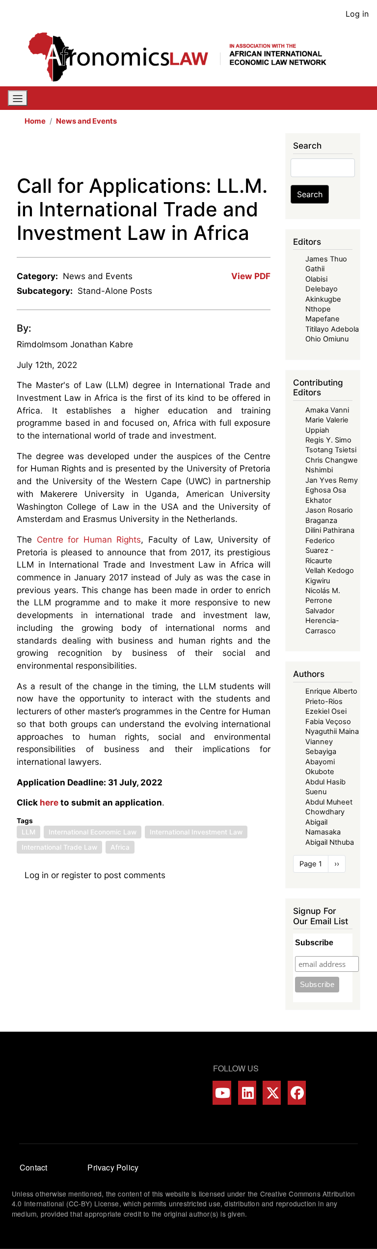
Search (310, 194)
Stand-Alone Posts (115, 291)
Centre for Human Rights (89, 539)
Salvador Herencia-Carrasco (322, 620)
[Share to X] (209, 153)
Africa (120, 847)
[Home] (184, 56)
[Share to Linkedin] (236, 153)
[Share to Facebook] (195, 153)
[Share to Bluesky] (250, 153)
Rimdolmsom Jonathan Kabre (75, 344)
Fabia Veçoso (328, 721)
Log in (357, 14)
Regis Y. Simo (328, 440)
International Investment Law (196, 832)
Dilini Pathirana (329, 530)
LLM (28, 832)
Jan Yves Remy (331, 480)
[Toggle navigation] (17, 98)
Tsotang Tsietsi (330, 449)
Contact (33, 1167)
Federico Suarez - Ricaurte (320, 550)
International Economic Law (92, 832)
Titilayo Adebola (332, 329)
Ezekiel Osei (326, 711)
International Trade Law (59, 847)
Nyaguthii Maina (332, 731)
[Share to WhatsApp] (222, 153)
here (49, 802)
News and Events (86, 121)
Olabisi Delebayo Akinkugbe (323, 289)
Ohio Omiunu (327, 339)
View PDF (250, 276)
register (76, 875)
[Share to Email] (264, 153)
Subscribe (314, 942)
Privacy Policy (112, 1167)
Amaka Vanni (327, 410)
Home (35, 121)
